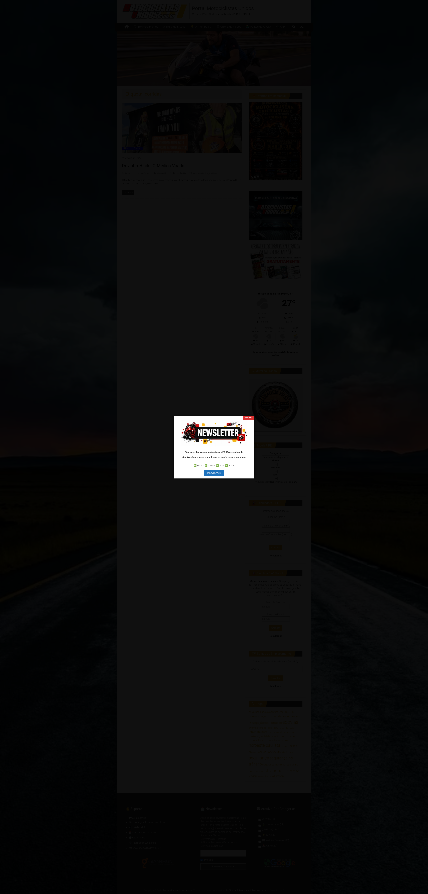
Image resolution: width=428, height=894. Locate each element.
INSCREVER (214, 472)
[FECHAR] (248, 418)
